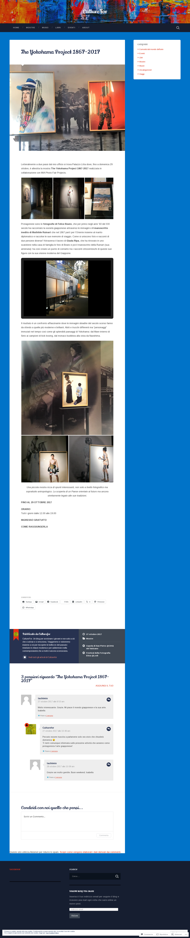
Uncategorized (145, 70)
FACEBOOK (15, 869)
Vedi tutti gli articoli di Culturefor (42, 657)
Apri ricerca (178, 27)
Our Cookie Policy (52, 933)
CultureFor (95, 11)
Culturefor (48, 727)
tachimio (43, 698)
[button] (37, 198)
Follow (74, 915)
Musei (45, 28)
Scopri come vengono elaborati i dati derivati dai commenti (90, 852)
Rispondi (109, 700)
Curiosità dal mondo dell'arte (151, 49)
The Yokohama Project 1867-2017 (60, 52)
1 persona (49, 716)
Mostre (30, 28)
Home (16, 28)
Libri (58, 28)
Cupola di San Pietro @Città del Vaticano (100, 647)
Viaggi (141, 74)
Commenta (103, 835)
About (86, 28)
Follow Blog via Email (81, 891)
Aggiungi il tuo (104, 686)
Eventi (71, 28)
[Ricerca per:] (95, 876)
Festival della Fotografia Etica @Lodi (98, 654)
